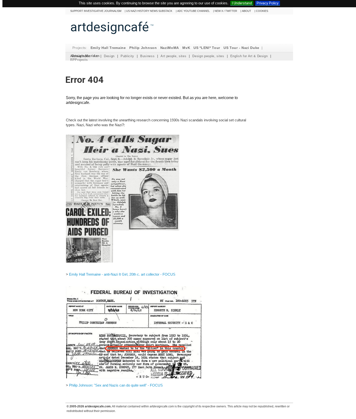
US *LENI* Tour (206, 48)
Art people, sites (173, 56)
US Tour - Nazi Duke (241, 48)
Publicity (127, 56)
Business (147, 56)
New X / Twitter (226, 10)
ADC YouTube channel (193, 10)
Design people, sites (208, 56)
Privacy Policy (268, 3)
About (246, 10)
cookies (262, 10)
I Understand (242, 3)
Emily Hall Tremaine (108, 48)
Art (95, 56)
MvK (186, 48)
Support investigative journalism (95, 10)
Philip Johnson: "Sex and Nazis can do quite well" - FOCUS (116, 385)
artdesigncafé (109, 26)
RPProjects (79, 60)
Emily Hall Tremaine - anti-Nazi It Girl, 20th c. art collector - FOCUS (122, 274)
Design (109, 56)
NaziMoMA (169, 48)
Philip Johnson (143, 48)
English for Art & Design (249, 56)
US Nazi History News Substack (149, 10)
